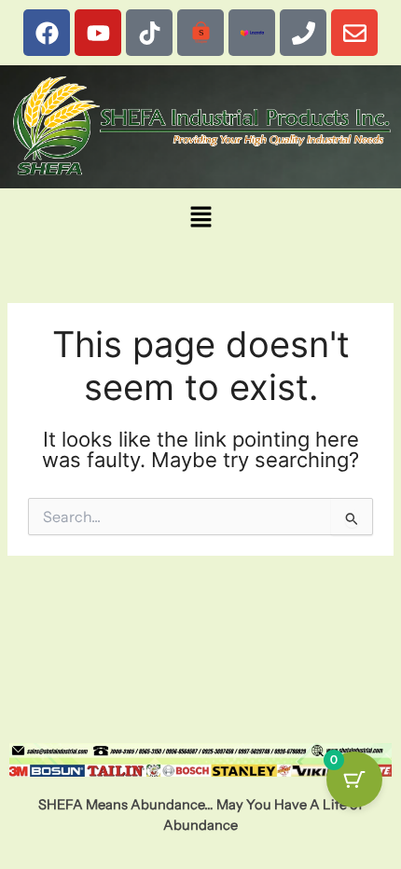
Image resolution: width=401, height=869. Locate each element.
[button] (200, 218)
